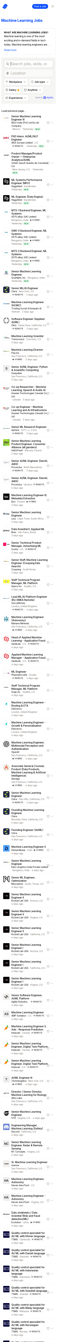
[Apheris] (6, 430)
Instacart (15, 1032)
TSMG (14, 1239)
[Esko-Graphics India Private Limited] (6, 865)
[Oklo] (6, 323)
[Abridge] (6, 775)
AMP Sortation (18, 1015)
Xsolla (14, 549)
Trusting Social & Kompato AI (26, 308)
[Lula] (6, 517)
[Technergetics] (6, 1081)
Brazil (33, 532)
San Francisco (18, 356)
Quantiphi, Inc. (18, 277)
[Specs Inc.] (6, 584)
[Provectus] (6, 465)
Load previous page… (13, 110)
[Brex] (6, 532)
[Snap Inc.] (6, 690)
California (36, 325)
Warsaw (29, 450)
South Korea (29, 569)
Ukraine (28, 484)
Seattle (27, 586)
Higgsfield (16, 186)
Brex (13, 532)
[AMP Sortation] (6, 1016)
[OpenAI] (6, 750)
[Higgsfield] (6, 184)
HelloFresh (17, 450)
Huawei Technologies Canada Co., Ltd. (29, 395)
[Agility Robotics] (6, 1000)
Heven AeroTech (20, 1185)
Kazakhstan (30, 186)
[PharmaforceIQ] (6, 675)
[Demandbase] (6, 850)
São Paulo (23, 532)
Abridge (15, 778)
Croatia (32, 674)
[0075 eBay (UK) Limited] (6, 217)
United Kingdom (29, 606)
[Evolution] (6, 1219)
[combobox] (31, 73)
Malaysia (24, 1311)
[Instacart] (6, 1031)
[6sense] (6, 1167)
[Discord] (6, 1130)
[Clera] (6, 291)
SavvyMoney (18, 603)
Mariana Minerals (20, 623)
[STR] (6, 1115)
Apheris (15, 430)
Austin (28, 883)
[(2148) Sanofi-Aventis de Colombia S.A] (6, 163)
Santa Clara (24, 325)
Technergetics (19, 1080)
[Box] (6, 500)
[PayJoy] (6, 354)
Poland (37, 450)
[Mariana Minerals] (6, 623)
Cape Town (23, 518)
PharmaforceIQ (19, 674)
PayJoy (15, 352)
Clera (14, 291)
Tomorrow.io (17, 339)
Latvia (26, 1222)
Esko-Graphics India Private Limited (29, 867)
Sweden (24, 1294)
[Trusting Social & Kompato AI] (6, 307)
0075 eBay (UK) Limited (23, 216)
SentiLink (16, 643)
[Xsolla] (6, 547)
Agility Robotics (19, 1001)
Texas (35, 883)
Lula (13, 518)
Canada (17, 399)
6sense (15, 1165)
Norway (24, 1331)
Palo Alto (23, 799)
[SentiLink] (6, 642)
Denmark (24, 1256)
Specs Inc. (16, 586)
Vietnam (15, 311)
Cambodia (25, 1239)
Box (13, 501)
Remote (19, 146)
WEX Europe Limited (22, 142)
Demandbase (18, 850)
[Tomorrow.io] (6, 339)
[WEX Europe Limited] (6, 141)
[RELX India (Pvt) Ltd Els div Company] (6, 123)
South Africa (37, 518)
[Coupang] (6, 566)
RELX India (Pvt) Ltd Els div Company (25, 124)
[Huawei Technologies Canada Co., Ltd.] (6, 393)
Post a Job (40, 6)
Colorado (31, 339)
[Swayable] (6, 373)
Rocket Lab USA (19, 900)
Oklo (13, 325)
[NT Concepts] (6, 1148)
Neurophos (17, 883)
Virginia (34, 917)
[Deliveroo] (6, 709)
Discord (15, 1131)
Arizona (34, 900)
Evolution (16, 1222)
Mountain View (19, 819)
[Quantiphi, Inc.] (6, 276)
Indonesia (25, 1277)
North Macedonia (33, 467)
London (15, 606)
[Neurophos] (6, 882)
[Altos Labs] (6, 1098)
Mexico (16, 129)
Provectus (16, 467)
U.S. (36, 142)
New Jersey (19, 169)
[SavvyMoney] (6, 603)
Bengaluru (16, 220)
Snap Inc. (16, 692)
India (25, 220)
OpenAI (15, 752)
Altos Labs (16, 1098)
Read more (10, 50)
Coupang (16, 569)
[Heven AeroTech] (6, 1183)
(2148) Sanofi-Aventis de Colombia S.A (29, 165)
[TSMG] (6, 1237)
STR (13, 1118)
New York (24, 291)
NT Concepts (18, 1151)
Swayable (16, 373)
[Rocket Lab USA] (6, 899)
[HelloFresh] (6, 447)
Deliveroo (16, 708)
